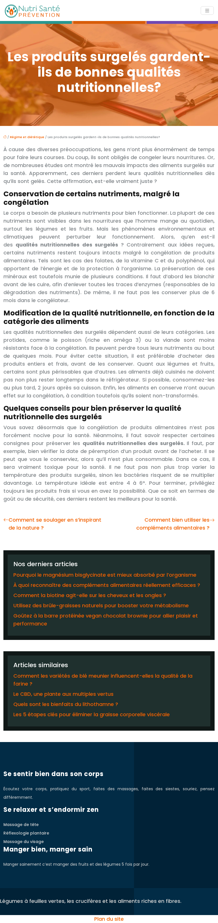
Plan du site (109, 918)
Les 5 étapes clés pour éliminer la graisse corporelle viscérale (91, 714)
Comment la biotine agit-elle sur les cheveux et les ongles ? (89, 595)
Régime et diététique (27, 137)
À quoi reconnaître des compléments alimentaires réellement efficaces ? (106, 585)
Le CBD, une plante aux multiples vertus (63, 693)
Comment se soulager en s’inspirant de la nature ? (55, 523)
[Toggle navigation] (207, 10)
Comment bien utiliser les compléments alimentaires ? (172, 523)
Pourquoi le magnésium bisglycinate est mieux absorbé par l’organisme (104, 574)
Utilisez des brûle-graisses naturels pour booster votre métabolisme (101, 605)
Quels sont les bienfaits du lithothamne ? (65, 704)
